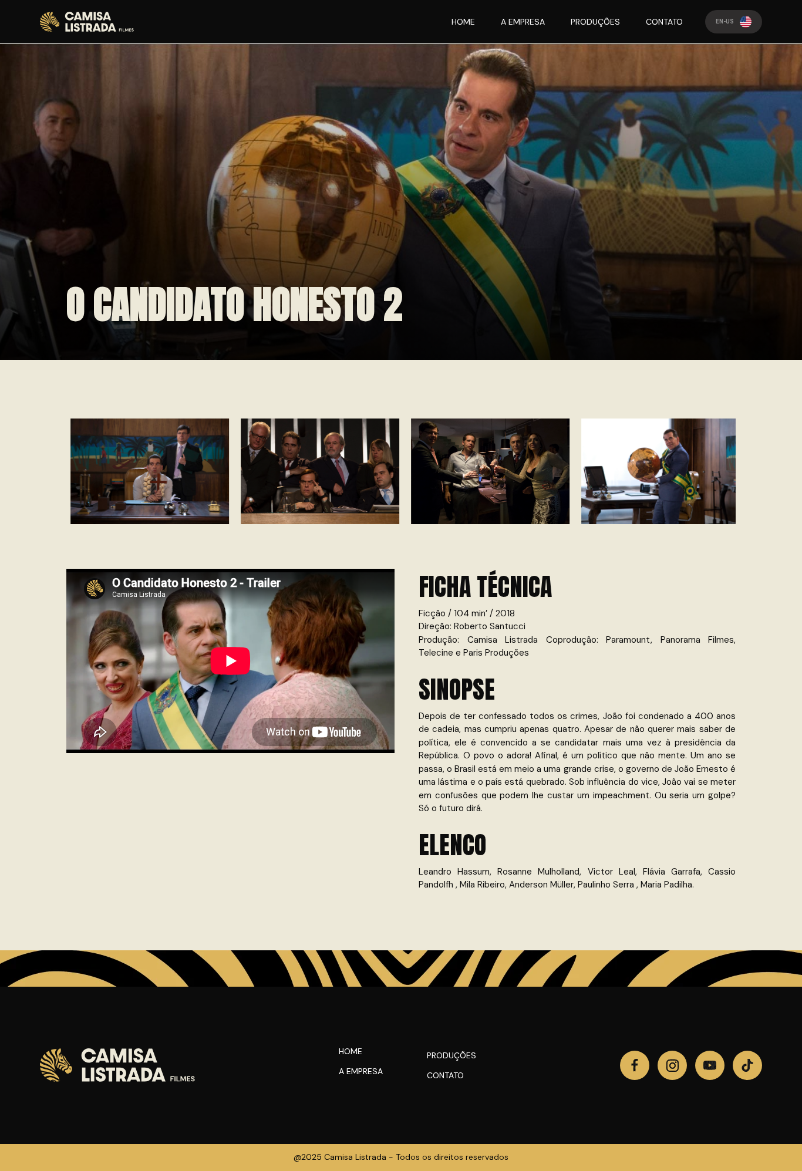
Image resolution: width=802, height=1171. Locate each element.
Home (350, 1051)
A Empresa (361, 1071)
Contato (445, 1075)
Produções (451, 1055)
